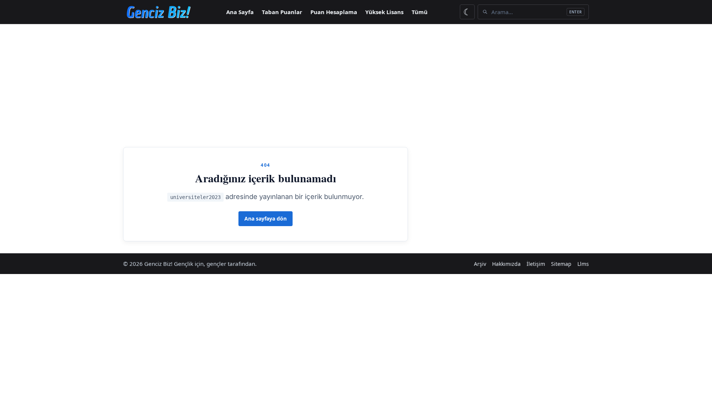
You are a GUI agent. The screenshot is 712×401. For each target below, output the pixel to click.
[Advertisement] (356, 85)
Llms (583, 263)
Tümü (420, 12)
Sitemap (561, 263)
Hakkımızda (506, 263)
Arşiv (480, 263)
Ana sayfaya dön (265, 218)
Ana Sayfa (240, 12)
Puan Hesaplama (333, 12)
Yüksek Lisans (384, 12)
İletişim (536, 263)
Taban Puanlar (282, 12)
